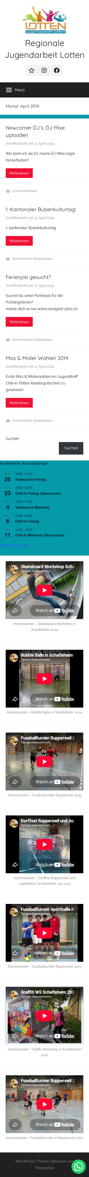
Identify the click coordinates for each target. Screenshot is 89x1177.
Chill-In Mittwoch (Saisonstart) (40, 535)
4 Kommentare (24, 191)
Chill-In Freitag (27, 521)
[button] (78, 1167)
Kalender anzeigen (14, 545)
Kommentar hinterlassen (32, 259)
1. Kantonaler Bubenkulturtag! (41, 209)
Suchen (12, 438)
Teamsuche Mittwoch (32, 507)
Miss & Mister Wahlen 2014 (37, 358)
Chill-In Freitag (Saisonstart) (38, 493)
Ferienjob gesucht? (28, 277)
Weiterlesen (19, 173)
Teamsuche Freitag (30, 479)
